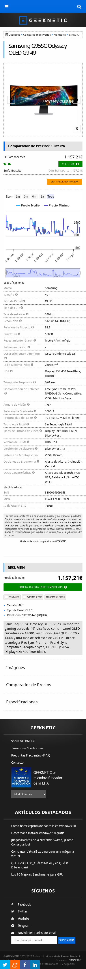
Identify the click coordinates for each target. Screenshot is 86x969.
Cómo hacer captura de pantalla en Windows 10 (43, 826)
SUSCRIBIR (66, 940)
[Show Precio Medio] (28, 205)
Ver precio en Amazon (64, 181)
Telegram (24, 926)
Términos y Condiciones (27, 748)
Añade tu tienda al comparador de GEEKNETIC (43, 541)
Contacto (17, 763)
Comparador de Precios (36, 34)
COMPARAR (14, 597)
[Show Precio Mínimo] (56, 205)
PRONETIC (75, 960)
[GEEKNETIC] (43, 20)
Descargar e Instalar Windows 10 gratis (37, 833)
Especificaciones (22, 701)
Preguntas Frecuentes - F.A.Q (30, 755)
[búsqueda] (79, 6)
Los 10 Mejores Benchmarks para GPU (37, 874)
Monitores (60, 34)
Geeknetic (14, 34)
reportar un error (55, 597)
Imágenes (15, 667)
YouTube (23, 918)
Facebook (24, 904)
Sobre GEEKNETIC (23, 741)
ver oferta (68, 164)
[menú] (6, 6)
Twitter (22, 911)
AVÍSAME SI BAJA (34, 597)
